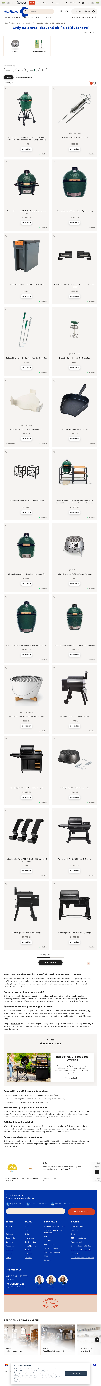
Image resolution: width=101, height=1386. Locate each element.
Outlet (8, 1258)
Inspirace (76, 17)
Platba (46, 1236)
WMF (27, 1226)
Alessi (27, 1230)
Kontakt (47, 1260)
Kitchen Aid (29, 1238)
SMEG (27, 1234)
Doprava (47, 1240)
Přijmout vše (76, 1373)
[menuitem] (7, 18)
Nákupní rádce (49, 1244)
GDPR (46, 1256)
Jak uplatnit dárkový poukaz (82, 1258)
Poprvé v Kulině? (77, 1242)
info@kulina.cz (15, 1284)
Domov (9, 1254)
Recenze (74, 1230)
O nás (73, 1234)
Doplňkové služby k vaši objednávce (53, 1231)
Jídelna (8, 1230)
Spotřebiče (10, 1238)
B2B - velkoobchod (78, 1238)
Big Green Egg (30, 1242)
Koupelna (10, 1246)
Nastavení (17, 1381)
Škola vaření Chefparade (81, 1250)
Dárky (95, 17)
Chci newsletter (81, 1211)
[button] (50, 77)
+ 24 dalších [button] (50, 962)
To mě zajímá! (71, 1078)
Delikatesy (10, 1234)
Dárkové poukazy (51, 1248)
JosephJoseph (30, 1246)
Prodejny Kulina (77, 1226)
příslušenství (26, 1111)
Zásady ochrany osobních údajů (31, 1371)
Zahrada (9, 1242)
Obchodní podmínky (52, 1252)
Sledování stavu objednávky (82, 1246)
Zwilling (28, 1250)
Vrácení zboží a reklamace (54, 1226)
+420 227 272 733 (17, 1276)
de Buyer (28, 1254)
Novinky (86, 17)
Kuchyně (9, 1226)
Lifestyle (9, 1250)
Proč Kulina (75, 1254)
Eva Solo (28, 1258)
